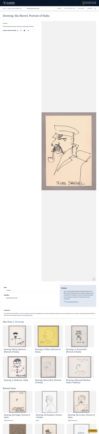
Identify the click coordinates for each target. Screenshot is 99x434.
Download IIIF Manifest (72, 302)
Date (5, 287)
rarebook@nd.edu (27, 315)
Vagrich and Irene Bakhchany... (14, 8)
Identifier (6, 295)
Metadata (64, 288)
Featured (81, 8)
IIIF (64, 291)
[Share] (20, 30)
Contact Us (7, 310)
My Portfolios (70, 8)
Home (4, 8)
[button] (69, 151)
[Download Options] (28, 30)
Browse (90, 8)
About (59, 8)
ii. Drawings (18, 322)
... (24, 8)
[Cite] (24, 30)
